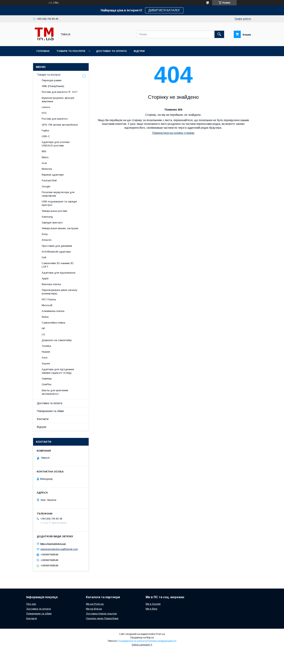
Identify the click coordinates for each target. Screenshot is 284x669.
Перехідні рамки (51, 80)
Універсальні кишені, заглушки (60, 228)
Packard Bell (49, 180)
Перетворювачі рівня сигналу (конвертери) (59, 292)
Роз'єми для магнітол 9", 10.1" (60, 91)
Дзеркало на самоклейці (57, 340)
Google (46, 186)
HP (43, 328)
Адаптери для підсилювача (58, 272)
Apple (45, 278)
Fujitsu (45, 130)
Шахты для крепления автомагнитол (55, 392)
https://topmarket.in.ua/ (53, 543)
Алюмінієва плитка (53, 311)
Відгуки (139, 51)
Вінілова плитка (51, 284)
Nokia (45, 316)
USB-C (46, 136)
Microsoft (47, 305)
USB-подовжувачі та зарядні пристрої (59, 203)
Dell (44, 257)
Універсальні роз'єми (54, 210)
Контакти (42, 419)
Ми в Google (153, 603)
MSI (44, 151)
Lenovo (46, 107)
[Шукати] (219, 34)
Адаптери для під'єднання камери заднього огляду (58, 371)
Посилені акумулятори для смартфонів (58, 194)
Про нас (31, 603)
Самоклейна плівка (53, 322)
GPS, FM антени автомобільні (60, 124)
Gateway (47, 378)
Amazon (46, 239)
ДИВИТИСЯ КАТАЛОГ (164, 10)
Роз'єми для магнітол (55, 118)
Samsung (47, 216)
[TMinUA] (44, 41)
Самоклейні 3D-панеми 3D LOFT (58, 265)
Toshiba (46, 346)
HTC (44, 113)
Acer (44, 163)
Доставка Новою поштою (101, 613)
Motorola (47, 168)
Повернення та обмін (50, 411)
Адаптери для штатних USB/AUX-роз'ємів (56, 144)
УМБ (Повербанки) (53, 86)
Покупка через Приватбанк (102, 618)
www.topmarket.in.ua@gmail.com (59, 549)
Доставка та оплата (111, 51)
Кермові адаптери (53, 174)
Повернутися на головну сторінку (173, 132)
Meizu (45, 157)
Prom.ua (160, 634)
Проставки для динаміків (57, 245)
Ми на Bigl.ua (94, 608)
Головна (43, 51)
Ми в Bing (151, 608)
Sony (45, 234)
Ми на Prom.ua (95, 603)
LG (43, 334)
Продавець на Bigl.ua (142, 637)
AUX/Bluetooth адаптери (56, 251)
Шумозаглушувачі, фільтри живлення (58, 99)
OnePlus (47, 384)
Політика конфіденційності (161, 641)
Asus (45, 357)
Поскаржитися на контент (131, 641)
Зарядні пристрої (52, 222)
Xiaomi (46, 363)
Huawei (46, 351)
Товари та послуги (70, 51)
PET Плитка (49, 299)
